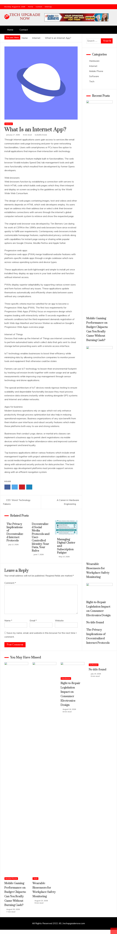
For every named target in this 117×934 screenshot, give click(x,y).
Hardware (94, 60)
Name (8, 620)
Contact (39, 7)
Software (94, 76)
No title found (95, 622)
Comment (10, 582)
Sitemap (48, 7)
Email (33, 620)
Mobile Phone (96, 71)
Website (59, 620)
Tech (91, 81)
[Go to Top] (113, 931)
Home (30, 7)
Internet (8, 124)
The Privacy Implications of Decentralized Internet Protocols (15, 532)
